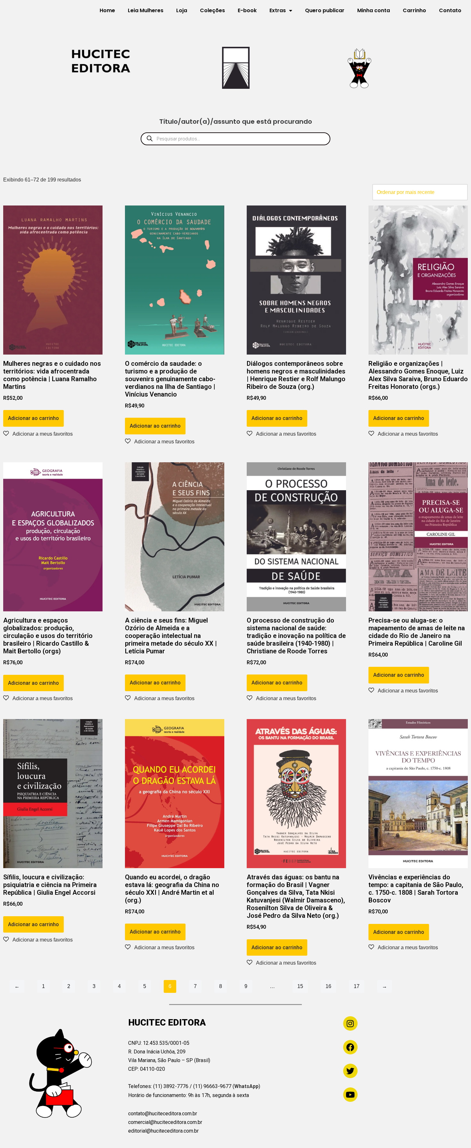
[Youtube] (350, 1094)
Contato (450, 10)
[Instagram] (350, 1023)
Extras (277, 10)
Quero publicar (324, 10)
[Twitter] (350, 1071)
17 (356, 986)
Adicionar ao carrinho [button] (33, 418)
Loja (181, 10)
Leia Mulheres (145, 10)
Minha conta (373, 10)
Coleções (212, 10)
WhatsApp (246, 1086)
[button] (38, 433)
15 (300, 986)
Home (107, 10)
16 (328, 986)
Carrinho (414, 10)
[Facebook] (350, 1047)
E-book (247, 10)
